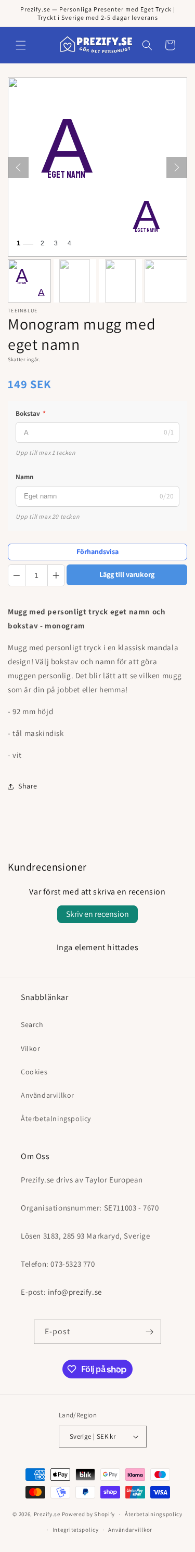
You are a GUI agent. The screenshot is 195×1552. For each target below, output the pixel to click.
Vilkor (31, 1048)
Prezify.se (47, 1514)
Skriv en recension (97, 914)
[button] (20, 45)
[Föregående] (18, 167)
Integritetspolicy (76, 1529)
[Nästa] (176, 167)
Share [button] (27, 786)
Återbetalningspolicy (56, 1118)
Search (32, 1024)
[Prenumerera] (149, 1332)
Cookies (34, 1071)
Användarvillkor (47, 1095)
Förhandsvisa (97, 551)
